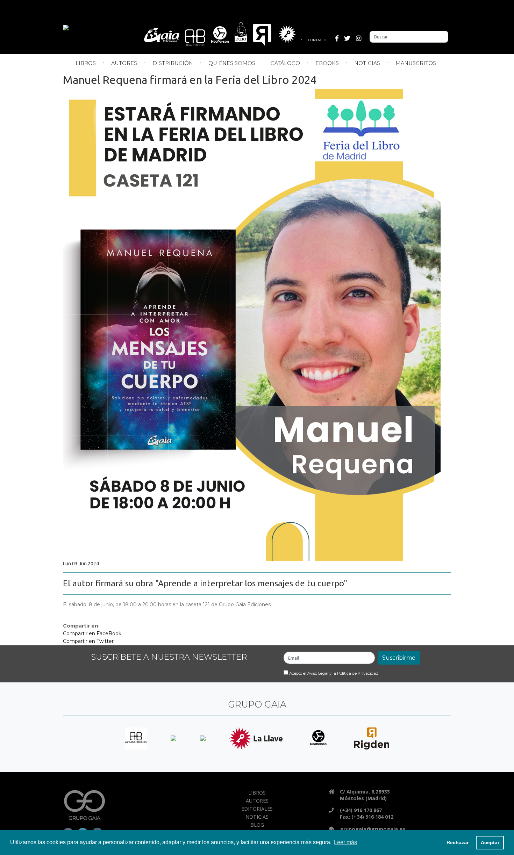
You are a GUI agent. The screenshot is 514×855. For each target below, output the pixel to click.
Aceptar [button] (490, 842)
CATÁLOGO (285, 63)
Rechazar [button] (458, 842)
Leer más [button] (345, 842)
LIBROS (86, 63)
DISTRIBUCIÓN (172, 63)
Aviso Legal (317, 673)
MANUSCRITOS (415, 63)
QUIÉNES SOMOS (231, 63)
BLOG (257, 824)
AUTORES (124, 63)
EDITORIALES (257, 808)
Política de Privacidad (357, 673)
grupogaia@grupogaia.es (372, 829)
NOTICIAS (367, 63)
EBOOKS (327, 63)
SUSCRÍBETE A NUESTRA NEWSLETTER (169, 657)
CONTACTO (317, 40)
